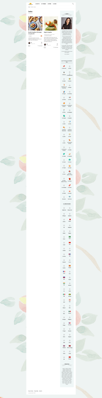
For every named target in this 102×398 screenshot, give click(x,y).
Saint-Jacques (66, 380)
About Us (40, 391)
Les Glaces (64, 112)
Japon (64, 302)
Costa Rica (64, 256)
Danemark (64, 262)
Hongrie (70, 279)
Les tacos (64, 174)
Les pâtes (64, 136)
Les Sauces (64, 162)
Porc (68, 379)
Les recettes (38, 3)
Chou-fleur (66, 373)
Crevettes (66, 374)
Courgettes (70, 373)
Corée (70, 250)
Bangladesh (69, 227)
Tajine (66, 381)
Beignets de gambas (48, 32)
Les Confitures (69, 93)
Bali (64, 227)
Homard (65, 375)
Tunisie (64, 353)
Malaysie (64, 307)
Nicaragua (64, 319)
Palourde (64, 378)
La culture (54, 3)
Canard (71, 372)
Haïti (64, 279)
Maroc (64, 313)
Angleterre (69, 215)
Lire (29, 45)
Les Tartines (69, 181)
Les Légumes (64, 118)
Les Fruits (69, 99)
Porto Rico (69, 324)
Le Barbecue (64, 74)
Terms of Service (30, 391)
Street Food (69, 199)
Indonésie (69, 285)
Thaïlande (64, 347)
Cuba (69, 256)
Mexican (69, 313)
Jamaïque (69, 296)
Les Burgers (69, 87)
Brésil (70, 238)
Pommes (70, 378)
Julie (31, 42)
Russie (64, 336)
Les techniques (43, 3)
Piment (67, 378)
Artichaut (70, 368)
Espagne (69, 267)
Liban (69, 301)
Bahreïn (70, 221)
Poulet (70, 379)
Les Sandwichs (69, 156)
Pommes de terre (64, 379)
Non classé (64, 199)
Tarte (68, 381)
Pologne (64, 325)
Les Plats (69, 136)
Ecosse (70, 262)
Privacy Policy (36, 391)
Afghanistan (64, 210)
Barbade (64, 233)
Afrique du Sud (70, 210)
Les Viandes (64, 193)
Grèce (70, 273)
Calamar (68, 372)
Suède (64, 342)
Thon (70, 381)
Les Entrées (64, 99)
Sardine (70, 380)
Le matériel (49, 3)
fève (71, 374)
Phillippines (69, 319)
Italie (64, 296)
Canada (64, 244)
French (64, 273)
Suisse (70, 342)
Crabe (63, 374)
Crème (69, 374)
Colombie (64, 250)
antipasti (67, 368)
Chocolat (63, 373)
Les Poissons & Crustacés (48, 35)
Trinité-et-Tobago (69, 347)
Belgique (69, 233)
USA (64, 359)
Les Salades (69, 149)
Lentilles (71, 375)
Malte (70, 307)
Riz (63, 380)
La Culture (69, 68)
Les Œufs (64, 123)
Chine (70, 244)
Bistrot (63, 372)
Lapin (68, 375)
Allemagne (64, 215)
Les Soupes (64, 167)
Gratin (63, 375)
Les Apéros (64, 81)
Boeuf (65, 372)
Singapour (69, 336)
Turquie (70, 353)
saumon (63, 381)
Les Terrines (69, 187)
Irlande (70, 291)
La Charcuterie (64, 68)
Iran (64, 291)
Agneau (64, 368)
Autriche (64, 221)
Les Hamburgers (69, 112)
